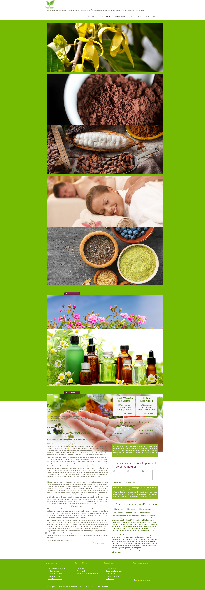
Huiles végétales (127, 413)
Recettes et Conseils (112, 576)
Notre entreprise (53, 571)
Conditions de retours (55, 579)
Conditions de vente (54, 576)
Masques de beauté (130, 482)
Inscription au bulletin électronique (88, 573)
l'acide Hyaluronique (142, 541)
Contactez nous (82, 568)
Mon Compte (81, 571)
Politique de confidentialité (56, 568)
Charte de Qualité (111, 573)
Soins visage (117, 482)
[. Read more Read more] (102, 48)
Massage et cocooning (147, 482)
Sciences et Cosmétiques (114, 571)
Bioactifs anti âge (131, 512)
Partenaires (110, 579)
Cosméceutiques (118, 512)
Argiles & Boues (131, 441)
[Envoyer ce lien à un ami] (107, 441)
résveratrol (136, 543)
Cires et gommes (145, 433)
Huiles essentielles (149, 413)
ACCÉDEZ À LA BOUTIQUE (99, 543)
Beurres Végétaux (118, 433)
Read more (70, 294)
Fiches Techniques (112, 568)
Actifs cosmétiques (144, 512)
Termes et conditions (55, 573)
